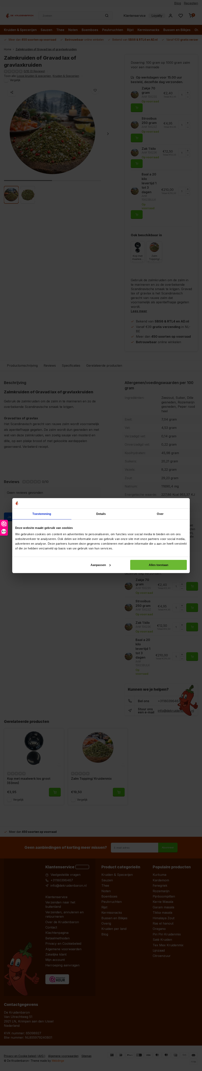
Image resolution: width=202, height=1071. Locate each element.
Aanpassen (98, 565)
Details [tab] (101, 513)
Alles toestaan (158, 565)
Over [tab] (160, 513)
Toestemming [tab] (41, 513)
